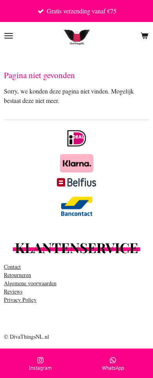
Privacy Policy (20, 299)
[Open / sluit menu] (8, 36)
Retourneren (17, 275)
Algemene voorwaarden (30, 283)
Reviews (13, 291)
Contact (12, 266)
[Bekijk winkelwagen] (144, 36)
